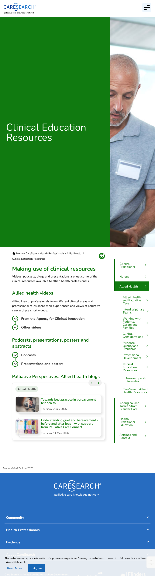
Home (19, 253)
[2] (98, 383)
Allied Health (74, 253)
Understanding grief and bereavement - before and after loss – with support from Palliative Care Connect (69, 423)
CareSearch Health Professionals (45, 253)
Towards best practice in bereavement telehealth (68, 401)
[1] (91, 383)
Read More (14, 568)
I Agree (37, 568)
